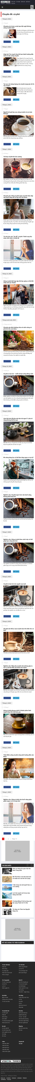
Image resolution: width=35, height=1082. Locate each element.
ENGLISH (13, 1)
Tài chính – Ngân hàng (24, 992)
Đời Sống (21, 995)
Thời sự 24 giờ (5, 974)
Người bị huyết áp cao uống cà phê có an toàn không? (17, 112)
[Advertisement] (17, 851)
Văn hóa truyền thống (24, 1020)
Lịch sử (3, 986)
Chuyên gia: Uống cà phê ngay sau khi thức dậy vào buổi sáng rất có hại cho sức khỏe (18, 196)
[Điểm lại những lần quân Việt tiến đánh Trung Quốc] (7, 871)
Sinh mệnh (4, 1018)
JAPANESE (8, 3)
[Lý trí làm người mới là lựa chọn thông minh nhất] (7, 895)
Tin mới (20, 1043)
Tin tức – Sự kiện (22, 1016)
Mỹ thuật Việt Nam (23, 1012)
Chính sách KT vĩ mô (23, 988)
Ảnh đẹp (4, 1034)
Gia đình (21, 1001)
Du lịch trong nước (6, 1030)
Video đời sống (5, 1049)
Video (3, 1041)
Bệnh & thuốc (5, 997)
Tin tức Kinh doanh (23, 984)
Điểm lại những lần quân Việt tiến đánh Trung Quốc (22, 869)
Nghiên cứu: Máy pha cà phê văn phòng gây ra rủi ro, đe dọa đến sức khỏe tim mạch (17, 666)
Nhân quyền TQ (5, 988)
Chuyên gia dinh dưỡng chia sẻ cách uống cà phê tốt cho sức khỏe (17, 328)
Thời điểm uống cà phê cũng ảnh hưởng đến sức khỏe (18, 755)
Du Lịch (4, 1026)
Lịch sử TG (21, 968)
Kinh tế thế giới (22, 986)
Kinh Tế (20, 980)
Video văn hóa (5, 1045)
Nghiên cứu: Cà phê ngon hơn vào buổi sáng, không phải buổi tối (17, 495)
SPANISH (23, 1)
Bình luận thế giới (23, 972)
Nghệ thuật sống (22, 1014)
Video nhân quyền (6, 1051)
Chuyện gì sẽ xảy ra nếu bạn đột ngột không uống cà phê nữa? (17, 27)
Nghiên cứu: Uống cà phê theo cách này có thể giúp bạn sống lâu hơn (18, 540)
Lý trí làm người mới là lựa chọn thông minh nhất (21, 893)
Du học (20, 999)
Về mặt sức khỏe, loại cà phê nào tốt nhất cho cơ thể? (18, 629)
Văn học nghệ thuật (23, 1022)
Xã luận (20, 1030)
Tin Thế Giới (21, 964)
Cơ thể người (5, 1012)
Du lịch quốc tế (5, 1028)
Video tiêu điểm (5, 1043)
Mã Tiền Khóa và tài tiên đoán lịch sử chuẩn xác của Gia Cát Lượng (22, 877)
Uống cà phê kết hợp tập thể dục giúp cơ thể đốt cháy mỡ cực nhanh (18, 281)
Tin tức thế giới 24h (23, 970)
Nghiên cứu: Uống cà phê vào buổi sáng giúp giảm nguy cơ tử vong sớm (17, 800)
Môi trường (4, 968)
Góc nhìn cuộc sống (23, 1028)
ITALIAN (13, 3)
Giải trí (20, 1003)
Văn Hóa (21, 1010)
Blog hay (21, 1026)
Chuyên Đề (21, 1041)
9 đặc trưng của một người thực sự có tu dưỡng (22, 885)
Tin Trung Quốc (5, 980)
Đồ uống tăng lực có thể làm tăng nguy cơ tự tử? (18, 457)
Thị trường (21, 990)
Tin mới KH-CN (5, 1010)
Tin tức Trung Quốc (6, 982)
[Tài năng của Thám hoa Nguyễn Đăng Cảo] (7, 911)
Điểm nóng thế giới (23, 966)
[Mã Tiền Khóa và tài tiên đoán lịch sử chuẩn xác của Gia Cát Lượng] (7, 879)
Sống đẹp (21, 1007)
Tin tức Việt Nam (6, 964)
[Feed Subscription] (2, 17)
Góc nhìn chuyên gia (23, 982)
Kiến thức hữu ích (23, 1005)
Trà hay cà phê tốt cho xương (12, 156)
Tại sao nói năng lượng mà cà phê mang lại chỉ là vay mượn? (18, 84)
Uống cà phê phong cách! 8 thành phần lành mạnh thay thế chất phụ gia (17, 711)
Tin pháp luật (5, 970)
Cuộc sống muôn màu (24, 997)
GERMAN (28, 1)
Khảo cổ (4, 1014)
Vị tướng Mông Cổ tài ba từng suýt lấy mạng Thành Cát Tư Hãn (22, 902)
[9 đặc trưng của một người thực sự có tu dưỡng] (7, 887)
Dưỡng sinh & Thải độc (7, 999)
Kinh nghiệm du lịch (6, 1032)
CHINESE (18, 1)
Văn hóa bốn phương (23, 1018)
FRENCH (3, 3)
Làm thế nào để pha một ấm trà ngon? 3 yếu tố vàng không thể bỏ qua (17, 419)
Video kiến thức (5, 1047)
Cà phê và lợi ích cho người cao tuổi (14, 584)
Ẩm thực (4, 1036)
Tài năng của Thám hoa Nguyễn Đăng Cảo (21, 910)
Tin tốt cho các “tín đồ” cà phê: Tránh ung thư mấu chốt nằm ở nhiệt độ (17, 237)
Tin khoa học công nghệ (7, 1020)
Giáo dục (4, 966)
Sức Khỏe (4, 995)
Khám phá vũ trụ (6, 1022)
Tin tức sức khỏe (6, 1001)
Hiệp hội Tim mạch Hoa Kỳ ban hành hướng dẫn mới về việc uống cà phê (18, 55)
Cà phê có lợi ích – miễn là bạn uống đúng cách (18, 374)
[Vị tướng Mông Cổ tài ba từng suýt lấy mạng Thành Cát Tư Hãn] (7, 903)
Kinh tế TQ (4, 984)
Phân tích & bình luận (7, 972)
